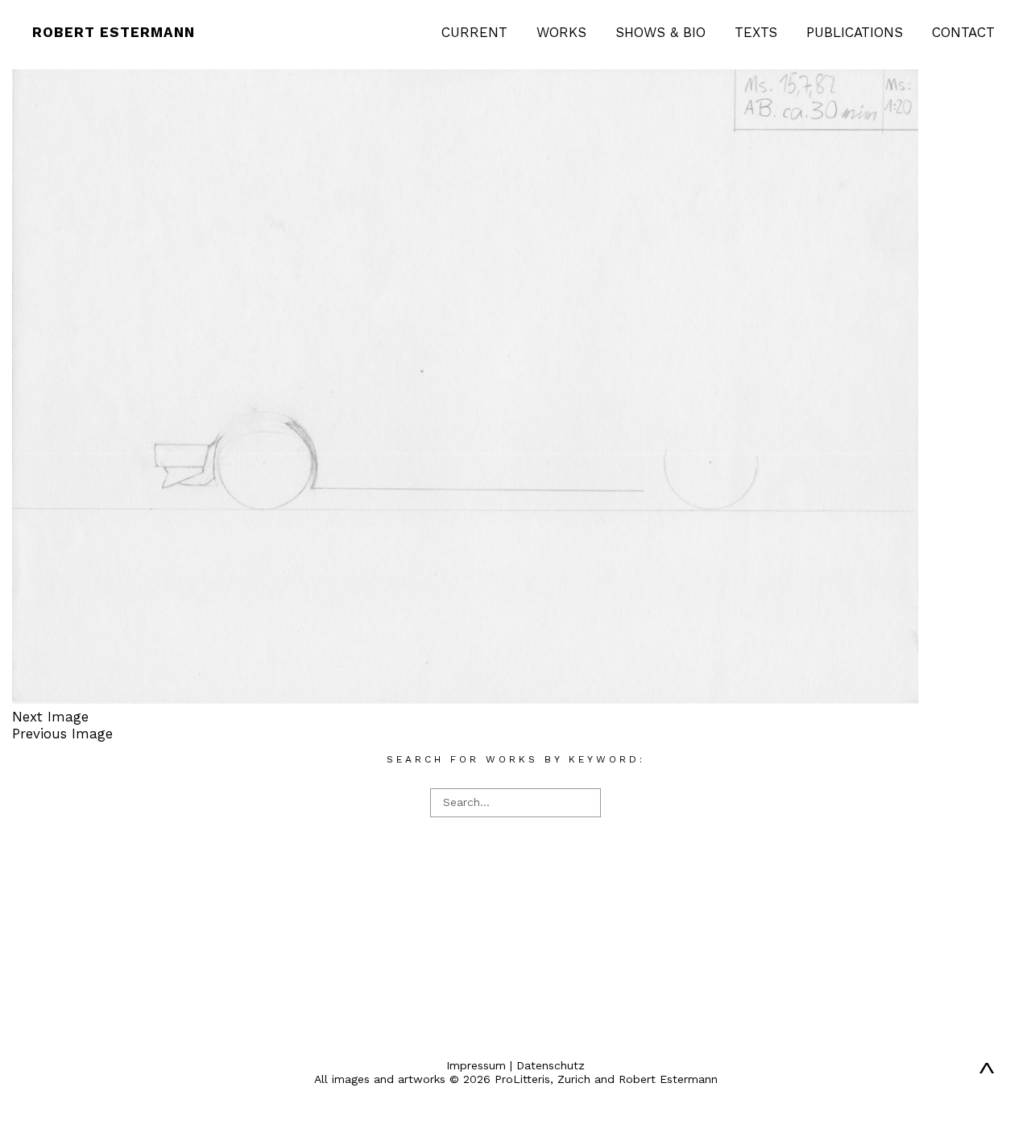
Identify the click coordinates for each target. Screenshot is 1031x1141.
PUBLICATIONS (854, 32)
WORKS (561, 32)
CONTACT (963, 32)
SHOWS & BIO (660, 32)
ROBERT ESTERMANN (113, 32)
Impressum (476, 1065)
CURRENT (474, 32)
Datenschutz (550, 1065)
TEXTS (756, 32)
